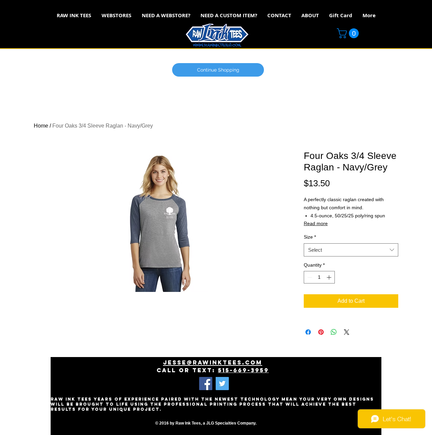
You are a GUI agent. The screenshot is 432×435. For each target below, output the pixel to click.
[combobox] (351, 249)
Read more (316, 223)
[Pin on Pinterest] (321, 332)
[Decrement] (309, 277)
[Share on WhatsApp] (334, 332)
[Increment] (329, 277)
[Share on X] (347, 332)
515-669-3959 (243, 370)
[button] (349, 33)
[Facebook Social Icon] (205, 383)
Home (41, 126)
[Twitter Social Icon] (222, 383)
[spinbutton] (319, 277)
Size (310, 237)
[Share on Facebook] (308, 332)
